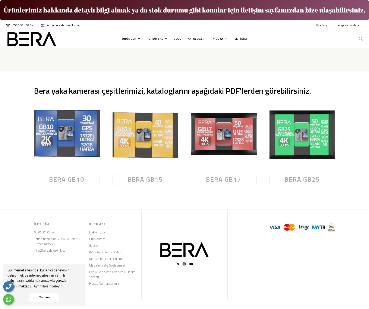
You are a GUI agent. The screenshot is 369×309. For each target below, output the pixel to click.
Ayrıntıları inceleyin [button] (48, 286)
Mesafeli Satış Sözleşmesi (107, 265)
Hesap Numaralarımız (349, 25)
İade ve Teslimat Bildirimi (106, 258)
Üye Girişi (322, 25)
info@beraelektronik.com (63, 25)
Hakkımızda (97, 232)
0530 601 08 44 (22, 25)
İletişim (94, 245)
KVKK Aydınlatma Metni (105, 252)
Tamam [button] (44, 297)
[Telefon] (8, 286)
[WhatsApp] (8, 299)
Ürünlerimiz (97, 238)
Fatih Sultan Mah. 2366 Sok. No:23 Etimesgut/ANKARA (57, 241)
